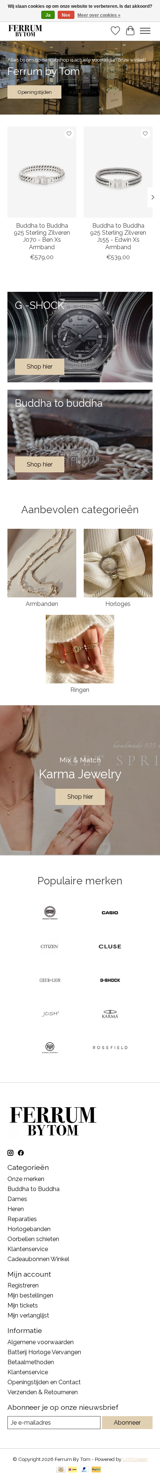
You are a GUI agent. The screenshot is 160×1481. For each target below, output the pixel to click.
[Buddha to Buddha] (50, 913)
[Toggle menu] (145, 30)
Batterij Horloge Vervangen (44, 1352)
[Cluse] (110, 947)
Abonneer (127, 1422)
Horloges (118, 603)
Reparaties (22, 1219)
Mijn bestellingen (30, 1295)
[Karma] (110, 1014)
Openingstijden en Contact (44, 1382)
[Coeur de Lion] (50, 981)
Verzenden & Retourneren (42, 1392)
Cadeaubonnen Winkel (38, 1259)
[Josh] (50, 1014)
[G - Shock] (110, 981)
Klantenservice (27, 1249)
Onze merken (25, 1179)
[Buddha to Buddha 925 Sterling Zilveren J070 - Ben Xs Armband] (41, 172)
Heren (15, 1209)
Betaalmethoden (30, 1362)
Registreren (23, 1285)
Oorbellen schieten (33, 1239)
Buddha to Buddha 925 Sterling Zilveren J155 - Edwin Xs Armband (118, 236)
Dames (17, 1199)
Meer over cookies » (99, 15)
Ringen (79, 689)
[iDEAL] (72, 1470)
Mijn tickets (22, 1305)
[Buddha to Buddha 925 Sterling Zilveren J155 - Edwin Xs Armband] (118, 172)
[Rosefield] (110, 1048)
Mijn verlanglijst (28, 1315)
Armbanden (42, 603)
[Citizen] (50, 947)
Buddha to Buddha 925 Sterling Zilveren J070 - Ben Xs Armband (42, 236)
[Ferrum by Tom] (25, 30)
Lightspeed (134, 1459)
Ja (48, 15)
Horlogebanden (29, 1229)
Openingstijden (34, 92)
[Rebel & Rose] (50, 1048)
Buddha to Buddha (33, 1189)
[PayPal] (84, 1470)
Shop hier (80, 796)
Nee (66, 15)
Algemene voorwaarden (40, 1342)
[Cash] (60, 1470)
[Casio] (110, 913)
